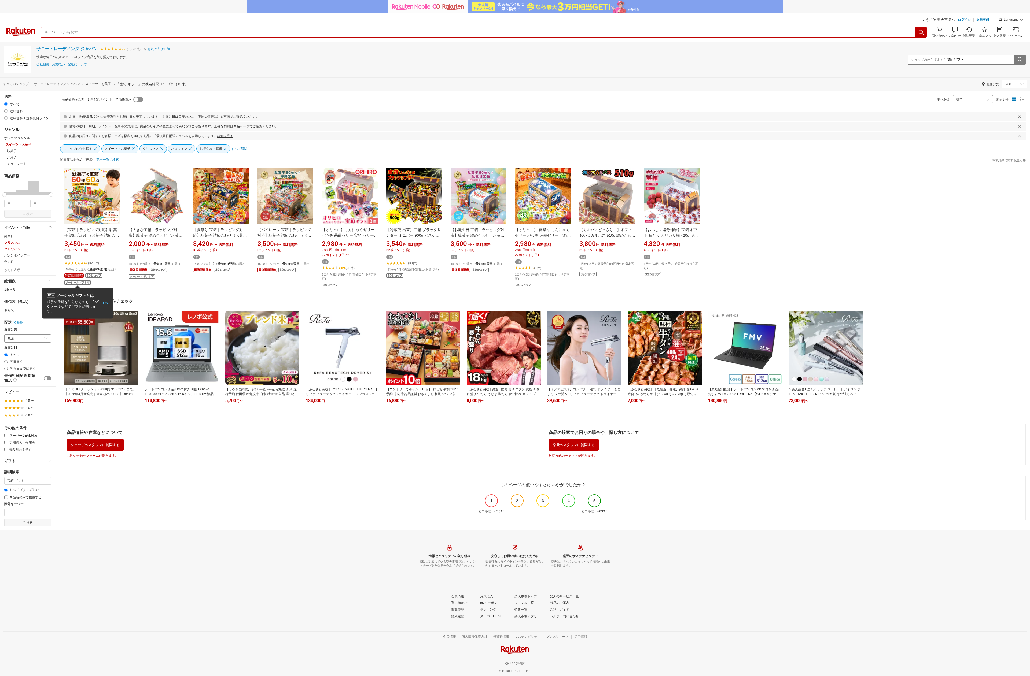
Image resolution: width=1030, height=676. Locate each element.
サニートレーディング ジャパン (67, 48)
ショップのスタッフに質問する (95, 445)
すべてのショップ (16, 84)
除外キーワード (15, 504)
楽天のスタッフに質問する (574, 445)
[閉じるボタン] (1019, 116)
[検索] (921, 32)
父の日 (9, 262)
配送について (77, 64)
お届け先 (10, 329)
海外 (19, 322)
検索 (29, 214)
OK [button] (105, 303)
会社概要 (42, 64)
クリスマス (12, 242)
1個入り (10, 289)
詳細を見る (225, 136)
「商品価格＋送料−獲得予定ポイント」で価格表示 (95, 99)
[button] (1011, 20)
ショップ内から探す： (927, 60)
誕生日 (9, 236)
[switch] (47, 378)
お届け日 (10, 347)
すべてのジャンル (17, 138)
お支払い (58, 64)
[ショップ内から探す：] (1019, 59)
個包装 (9, 310)
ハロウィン (12, 249)
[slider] (4, 195)
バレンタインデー (17, 255)
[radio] (6, 104)
